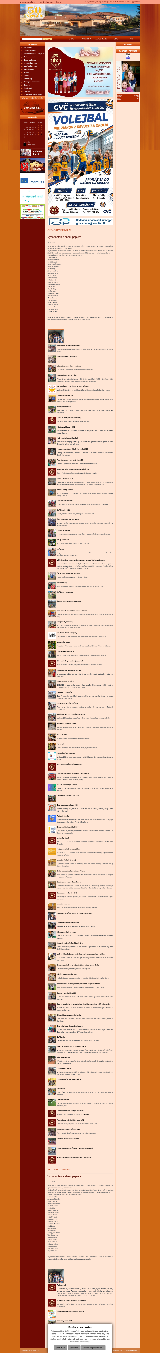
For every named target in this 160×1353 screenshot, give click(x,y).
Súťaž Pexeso (62, 735)
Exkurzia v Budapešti (64, 692)
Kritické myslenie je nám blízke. (68, 849)
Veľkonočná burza (63, 642)
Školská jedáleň (29, 57)
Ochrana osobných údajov (33, 94)
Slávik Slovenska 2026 (65, 479)
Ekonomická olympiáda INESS (67, 827)
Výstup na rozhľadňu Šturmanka (68, 1129)
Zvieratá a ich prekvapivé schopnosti (70, 1026)
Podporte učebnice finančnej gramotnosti (71, 1300)
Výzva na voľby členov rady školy (69, 418)
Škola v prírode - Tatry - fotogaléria (69, 601)
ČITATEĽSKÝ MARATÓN (65, 651)
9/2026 (40, 122)
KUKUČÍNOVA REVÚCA (65, 681)
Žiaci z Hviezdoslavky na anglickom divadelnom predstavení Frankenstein (83, 1004)
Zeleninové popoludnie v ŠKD (67, 805)
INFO (131, 39)
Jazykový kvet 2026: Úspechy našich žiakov (73, 386)
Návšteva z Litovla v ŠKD (66, 427)
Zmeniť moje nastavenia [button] (93, 1348)
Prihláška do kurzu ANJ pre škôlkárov (70, 1111)
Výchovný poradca (30, 63)
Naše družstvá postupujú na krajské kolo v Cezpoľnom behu (78, 984)
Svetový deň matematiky (66, 753)
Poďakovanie (61, 1285)
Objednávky (28, 79)
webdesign (117, 1350)
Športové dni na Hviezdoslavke (68, 1139)
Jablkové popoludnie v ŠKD (66, 993)
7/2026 (25, 122)
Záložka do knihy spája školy (67, 974)
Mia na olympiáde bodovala (66, 932)
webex (130, 1350)
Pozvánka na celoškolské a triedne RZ (70, 1120)
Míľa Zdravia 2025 (63, 1057)
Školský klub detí (30, 51)
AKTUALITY (86, 39)
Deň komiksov (62, 1037)
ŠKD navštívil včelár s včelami (68, 519)
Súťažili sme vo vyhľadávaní (67, 785)
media (135, 1350)
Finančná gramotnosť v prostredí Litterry (71, 1046)
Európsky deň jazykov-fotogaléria (69, 1079)
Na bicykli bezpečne (64, 407)
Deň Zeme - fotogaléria (65, 592)
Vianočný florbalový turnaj (66, 860)
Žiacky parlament (30, 60)
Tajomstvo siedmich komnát (67, 724)
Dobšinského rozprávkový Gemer (69, 882)
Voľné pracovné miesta (32, 82)
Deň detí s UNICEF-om (65, 396)
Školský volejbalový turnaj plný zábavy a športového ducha (78, 965)
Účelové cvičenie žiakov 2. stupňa (69, 366)
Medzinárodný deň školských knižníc (70, 943)
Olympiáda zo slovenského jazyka (69, 1015)
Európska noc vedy (64, 1068)
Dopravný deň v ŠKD (64, 1321)
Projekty (27, 91)
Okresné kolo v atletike (65, 501)
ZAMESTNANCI (101, 39)
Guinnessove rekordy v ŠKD (67, 893)
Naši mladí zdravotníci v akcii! (67, 438)
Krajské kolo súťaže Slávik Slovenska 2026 (72, 449)
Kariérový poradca (30, 66)
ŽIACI (116, 39)
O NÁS (71, 39)
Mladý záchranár (63, 540)
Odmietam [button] (74, 1348)
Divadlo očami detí (63, 530)
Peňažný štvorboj (63, 816)
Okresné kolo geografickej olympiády (70, 661)
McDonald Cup (62, 583)
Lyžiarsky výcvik (63, 838)
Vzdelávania (28, 88)
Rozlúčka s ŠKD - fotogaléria (67, 357)
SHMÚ (128, 54)
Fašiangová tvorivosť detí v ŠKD (68, 796)
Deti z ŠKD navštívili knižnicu (67, 703)
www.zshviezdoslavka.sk (30, 1350)
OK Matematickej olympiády (67, 633)
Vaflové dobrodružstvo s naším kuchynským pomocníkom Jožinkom (81, 954)
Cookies (125, 1350)
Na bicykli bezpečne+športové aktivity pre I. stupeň (75, 1148)
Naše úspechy (29, 69)
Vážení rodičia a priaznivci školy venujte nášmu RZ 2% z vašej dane (81, 560)
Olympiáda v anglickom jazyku (68, 923)
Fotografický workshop (65, 622)
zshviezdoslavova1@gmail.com (129, 2)
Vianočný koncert (63, 904)
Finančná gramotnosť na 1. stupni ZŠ (70, 460)
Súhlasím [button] (60, 1348)
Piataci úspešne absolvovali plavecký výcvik (73, 469)
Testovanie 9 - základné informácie (69, 764)
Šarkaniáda (61, 1089)
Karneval (60, 744)
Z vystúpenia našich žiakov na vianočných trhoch (74, 913)
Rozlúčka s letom (63, 1100)
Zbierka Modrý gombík (65, 490)
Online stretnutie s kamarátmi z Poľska (71, 871)
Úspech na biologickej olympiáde (68, 573)
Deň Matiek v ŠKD (63, 510)
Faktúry (26, 72)
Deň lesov (60, 549)
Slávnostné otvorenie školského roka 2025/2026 (74, 1157)
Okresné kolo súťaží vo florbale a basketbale (73, 774)
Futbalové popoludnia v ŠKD (67, 375)
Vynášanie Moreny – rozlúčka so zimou (71, 714)
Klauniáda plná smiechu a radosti (69, 670)
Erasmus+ (27, 85)
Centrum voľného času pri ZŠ (34, 54)
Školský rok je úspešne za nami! (68, 346)
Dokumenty (28, 47)
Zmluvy (26, 76)
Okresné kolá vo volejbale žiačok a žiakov (72, 611)
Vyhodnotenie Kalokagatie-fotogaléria (70, 1311)
